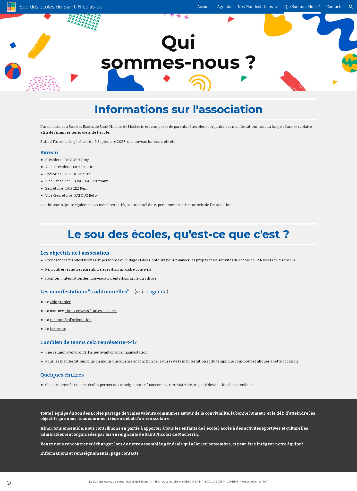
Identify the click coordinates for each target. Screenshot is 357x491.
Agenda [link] (224, 6)
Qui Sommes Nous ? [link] (302, 6)
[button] (351, 7)
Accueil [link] (204, 6)
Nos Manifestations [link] (255, 6)
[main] (178, 52)
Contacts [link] (334, 6)
